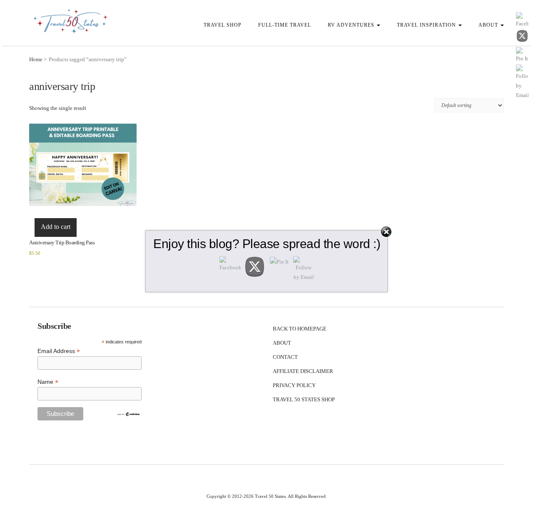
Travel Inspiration (427, 25)
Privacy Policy (294, 385)
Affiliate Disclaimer (303, 371)
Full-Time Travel (284, 25)
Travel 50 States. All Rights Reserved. (291, 496)
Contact (285, 357)
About (489, 25)
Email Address (58, 351)
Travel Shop (223, 25)
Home (35, 59)
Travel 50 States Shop (304, 399)
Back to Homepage (299, 329)
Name (47, 382)
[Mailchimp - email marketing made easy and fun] (128, 413)
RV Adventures (352, 25)
